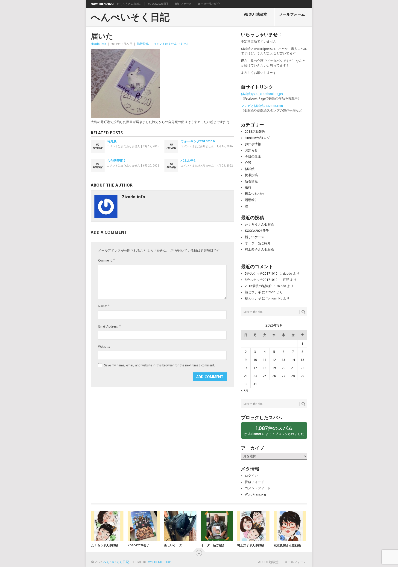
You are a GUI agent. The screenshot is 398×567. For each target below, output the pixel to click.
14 (293, 360)
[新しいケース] (180, 526)
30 (246, 384)
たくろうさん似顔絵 (259, 224)
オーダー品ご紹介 (209, 4)
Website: (104, 346)
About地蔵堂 (255, 14)
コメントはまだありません (171, 44)
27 (283, 376)
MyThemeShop (159, 562)
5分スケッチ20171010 (261, 273)
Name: (103, 306)
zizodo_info (98, 44)
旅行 (248, 187)
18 (264, 368)
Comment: (106, 260)
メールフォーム (292, 14)
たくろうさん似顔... (129, 4)
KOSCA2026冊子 (158, 4)
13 (283, 360)
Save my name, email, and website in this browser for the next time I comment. (159, 365)
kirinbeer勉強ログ (257, 138)
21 (293, 368)
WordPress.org (255, 494)
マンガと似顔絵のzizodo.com (262, 106)
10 (255, 360)
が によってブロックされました (275, 432)
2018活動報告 (255, 131)
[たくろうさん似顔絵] (107, 526)
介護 (248, 162)
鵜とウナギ (253, 292)
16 (246, 368)
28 (293, 376)
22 (302, 368)
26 (274, 376)
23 (246, 376)
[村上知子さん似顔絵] (253, 526)
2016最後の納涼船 (258, 286)
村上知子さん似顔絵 (259, 249)
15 (302, 360)
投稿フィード (254, 482)
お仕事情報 (253, 144)
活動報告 (251, 200)
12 (274, 360)
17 (255, 368)
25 (264, 376)
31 (255, 384)
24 (255, 376)
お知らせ (251, 150)
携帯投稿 (143, 44)
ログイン (251, 476)
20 (283, 368)
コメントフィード (258, 488)
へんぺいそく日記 (130, 17)
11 (264, 360)
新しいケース (183, 4)
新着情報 (251, 181)
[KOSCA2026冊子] (144, 526)
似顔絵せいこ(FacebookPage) (262, 94)
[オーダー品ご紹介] (217, 526)
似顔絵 (250, 169)
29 (302, 376)
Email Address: (109, 326)
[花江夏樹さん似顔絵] (290, 526)
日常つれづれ (254, 194)
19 (274, 368)
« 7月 (245, 390)
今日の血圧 (253, 156)
